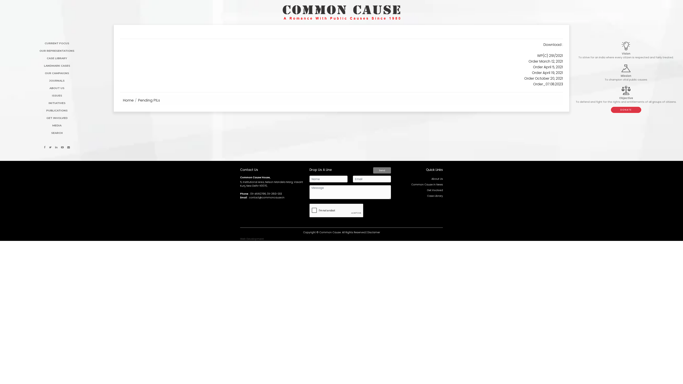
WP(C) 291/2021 (550, 55)
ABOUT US (56, 88)
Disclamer (373, 232)
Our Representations (56, 50)
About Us (437, 179)
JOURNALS (57, 80)
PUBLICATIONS (57, 110)
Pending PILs (149, 100)
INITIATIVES (57, 103)
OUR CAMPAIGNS (57, 73)
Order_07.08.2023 (548, 84)
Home (128, 100)
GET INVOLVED (57, 118)
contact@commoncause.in (266, 197)
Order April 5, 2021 (548, 67)
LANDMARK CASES (57, 65)
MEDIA (57, 125)
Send (382, 170)
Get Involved (435, 190)
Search (57, 133)
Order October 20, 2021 (543, 78)
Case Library (435, 196)
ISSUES (57, 95)
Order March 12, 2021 (546, 61)
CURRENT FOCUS (57, 43)
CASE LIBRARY (57, 58)
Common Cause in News (427, 184)
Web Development (252, 239)
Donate (626, 109)
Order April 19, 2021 (547, 72)
